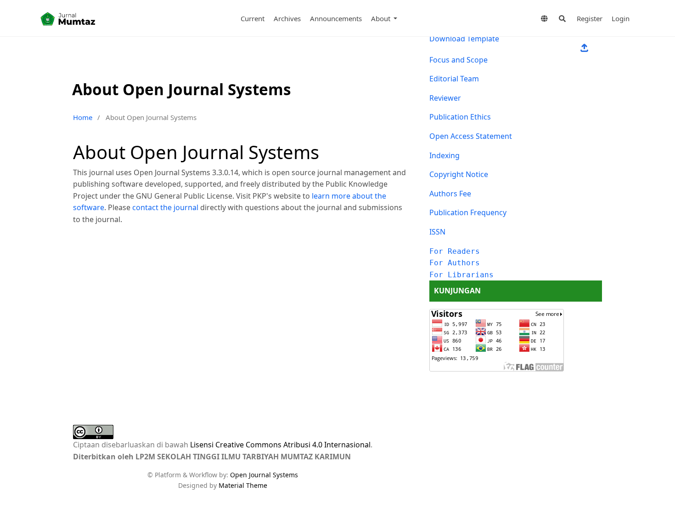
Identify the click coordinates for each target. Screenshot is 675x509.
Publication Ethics (460, 117)
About (381, 18)
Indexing (444, 155)
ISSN (437, 232)
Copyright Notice (458, 174)
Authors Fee (450, 194)
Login (621, 18)
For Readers (454, 251)
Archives (287, 18)
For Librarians (461, 274)
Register (589, 18)
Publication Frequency (467, 212)
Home (82, 117)
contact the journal (165, 207)
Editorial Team (454, 79)
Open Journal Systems (264, 474)
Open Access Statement (470, 136)
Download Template (464, 39)
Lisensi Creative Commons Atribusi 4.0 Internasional (280, 445)
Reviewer (445, 98)
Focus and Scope (458, 60)
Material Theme (243, 485)
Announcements (336, 18)
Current (252, 18)
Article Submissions (584, 48)
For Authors (454, 262)
